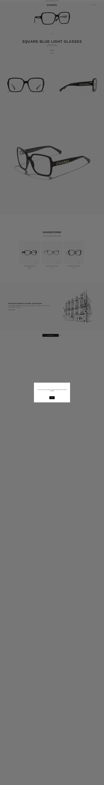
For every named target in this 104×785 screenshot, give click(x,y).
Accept (51, 397)
